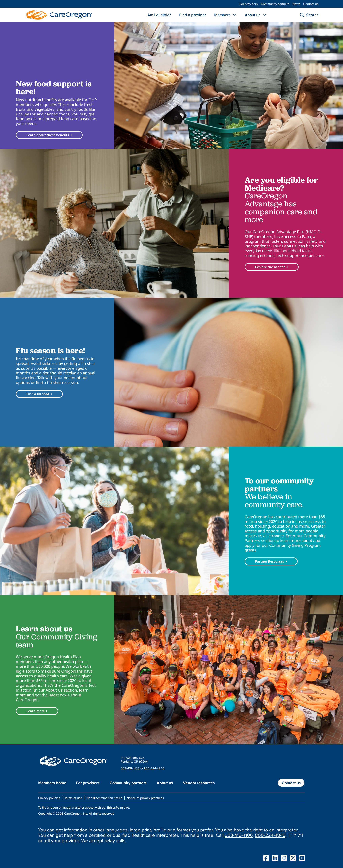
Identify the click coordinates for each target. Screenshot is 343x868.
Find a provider (192, 15)
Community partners (275, 4)
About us (252, 15)
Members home (52, 783)
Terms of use (73, 798)
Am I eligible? (159, 15)
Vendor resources (199, 783)
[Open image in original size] (58, 14)
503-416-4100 (130, 768)
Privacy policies (49, 798)
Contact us (311, 4)
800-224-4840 (154, 768)
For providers (248, 4)
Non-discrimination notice (104, 798)
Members (222, 15)
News (296, 4)
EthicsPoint (115, 807)
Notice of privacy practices (145, 798)
